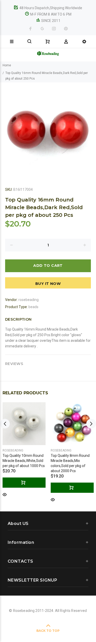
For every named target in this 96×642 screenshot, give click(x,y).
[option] (48, 130)
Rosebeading (13, 450)
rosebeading (28, 300)
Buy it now (48, 283)
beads (33, 307)
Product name (39, 625)
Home (7, 65)
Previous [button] (5, 424)
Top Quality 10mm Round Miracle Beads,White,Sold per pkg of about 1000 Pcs (24, 461)
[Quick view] (4, 494)
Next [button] (91, 424)
